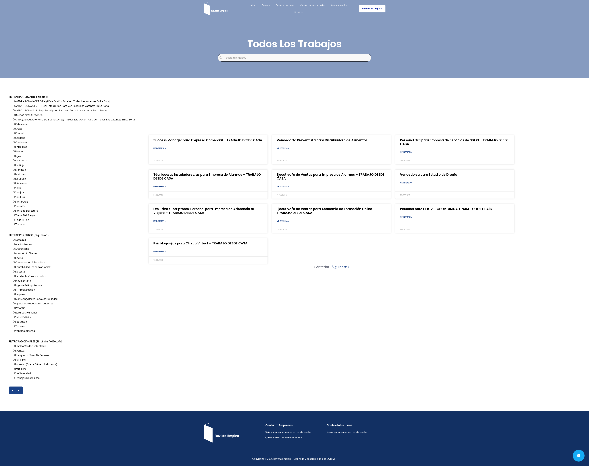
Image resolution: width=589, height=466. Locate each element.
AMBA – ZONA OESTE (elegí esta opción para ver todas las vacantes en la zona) (62, 106)
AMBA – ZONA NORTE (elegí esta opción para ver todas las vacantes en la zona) (62, 101)
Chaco (18, 128)
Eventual (20, 350)
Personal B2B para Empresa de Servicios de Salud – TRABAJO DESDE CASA (454, 142)
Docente (20, 271)
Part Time (21, 369)
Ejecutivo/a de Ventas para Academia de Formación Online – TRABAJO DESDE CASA (326, 211)
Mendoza (20, 169)
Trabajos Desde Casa (27, 378)
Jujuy (18, 156)
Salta (18, 188)
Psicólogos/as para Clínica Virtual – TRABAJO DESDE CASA (200, 243)
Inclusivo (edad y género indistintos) (36, 364)
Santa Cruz (21, 201)
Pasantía (20, 308)
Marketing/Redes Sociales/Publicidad (36, 299)
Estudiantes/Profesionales (30, 276)
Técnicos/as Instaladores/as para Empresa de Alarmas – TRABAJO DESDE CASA (207, 176)
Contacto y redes (339, 5)
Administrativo (23, 244)
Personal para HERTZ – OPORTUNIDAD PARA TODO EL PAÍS (446, 209)
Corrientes (21, 142)
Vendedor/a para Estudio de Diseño (428, 174)
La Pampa (21, 160)
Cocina (19, 258)
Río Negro (21, 183)
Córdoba (20, 137)
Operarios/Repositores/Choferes (34, 303)
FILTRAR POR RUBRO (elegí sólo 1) (28, 235)
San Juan (20, 192)
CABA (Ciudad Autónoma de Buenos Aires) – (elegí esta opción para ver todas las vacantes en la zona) (75, 119)
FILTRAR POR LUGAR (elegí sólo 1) (28, 97)
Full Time (20, 359)
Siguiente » (340, 266)
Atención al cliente (26, 253)
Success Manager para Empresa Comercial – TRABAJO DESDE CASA (207, 140)
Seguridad (21, 321)
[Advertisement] (241, 110)
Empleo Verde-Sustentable (30, 346)
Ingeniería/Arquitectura (28, 285)
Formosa (20, 151)
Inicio (253, 5)
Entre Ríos (21, 147)
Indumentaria (23, 280)
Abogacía (20, 239)
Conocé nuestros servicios (312, 5)
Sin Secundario (23, 373)
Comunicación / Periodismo (30, 262)
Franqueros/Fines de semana (32, 355)
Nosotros (298, 12)
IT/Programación (25, 289)
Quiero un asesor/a (285, 5)
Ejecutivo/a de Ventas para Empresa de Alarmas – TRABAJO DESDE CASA (330, 176)
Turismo (20, 326)
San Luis (20, 197)
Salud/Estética (23, 317)
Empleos (266, 5)
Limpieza (20, 294)
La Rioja (19, 165)
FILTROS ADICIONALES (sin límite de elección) (35, 341)
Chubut (19, 133)
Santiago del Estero (26, 210)
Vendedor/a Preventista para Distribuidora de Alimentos (322, 140)
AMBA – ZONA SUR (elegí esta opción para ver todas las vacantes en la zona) (61, 110)
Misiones (20, 174)
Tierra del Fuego (25, 215)
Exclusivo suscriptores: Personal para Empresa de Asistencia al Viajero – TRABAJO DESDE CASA (203, 211)
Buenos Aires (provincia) (29, 115)
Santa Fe (20, 206)
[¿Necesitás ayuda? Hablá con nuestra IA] (578, 455)
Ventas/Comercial (25, 331)
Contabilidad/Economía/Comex (32, 267)
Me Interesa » (159, 148)
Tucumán (20, 224)
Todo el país (22, 220)
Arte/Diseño (22, 248)
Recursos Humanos (26, 312)
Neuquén (20, 178)
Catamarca (21, 124)
